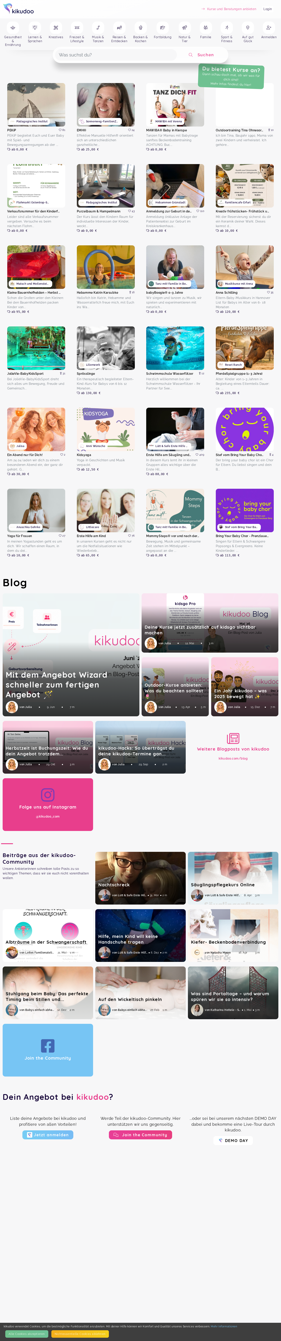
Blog (15, 582)
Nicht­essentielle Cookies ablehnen (80, 1334)
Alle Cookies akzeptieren (27, 1334)
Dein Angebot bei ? (58, 1097)
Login (267, 9)
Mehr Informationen (224, 1326)
